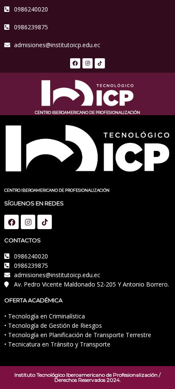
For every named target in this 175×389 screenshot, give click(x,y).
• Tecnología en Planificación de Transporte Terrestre (77, 335)
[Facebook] (75, 63)
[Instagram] (87, 63)
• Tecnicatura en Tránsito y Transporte (57, 344)
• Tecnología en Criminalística (44, 316)
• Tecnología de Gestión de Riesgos (53, 325)
